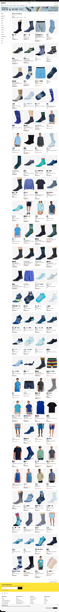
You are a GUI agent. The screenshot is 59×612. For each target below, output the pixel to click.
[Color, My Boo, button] (38, 81)
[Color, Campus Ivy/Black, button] (19, 416)
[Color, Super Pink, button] (15, 371)
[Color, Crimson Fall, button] (26, 192)
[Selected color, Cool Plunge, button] (35, 284)
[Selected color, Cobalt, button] (24, 461)
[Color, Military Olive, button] (28, 438)
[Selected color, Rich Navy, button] (35, 103)
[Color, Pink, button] (41, 170)
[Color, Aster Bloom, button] (14, 549)
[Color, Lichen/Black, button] (28, 216)
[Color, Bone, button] (37, 148)
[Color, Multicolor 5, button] (51, 571)
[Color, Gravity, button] (41, 81)
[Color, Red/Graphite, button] (28, 416)
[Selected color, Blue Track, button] (35, 327)
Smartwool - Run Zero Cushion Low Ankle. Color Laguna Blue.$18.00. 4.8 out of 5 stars (52, 165)
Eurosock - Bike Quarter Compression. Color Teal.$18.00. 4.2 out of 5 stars (40, 165)
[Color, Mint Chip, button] (38, 284)
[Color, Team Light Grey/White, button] (48, 103)
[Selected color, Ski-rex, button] (12, 527)
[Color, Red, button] (25, 81)
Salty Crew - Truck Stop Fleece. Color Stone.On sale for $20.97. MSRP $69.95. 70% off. (40, 478)
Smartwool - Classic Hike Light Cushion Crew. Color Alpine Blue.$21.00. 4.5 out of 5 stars (40, 522)
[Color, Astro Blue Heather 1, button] (38, 34)
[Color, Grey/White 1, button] (15, 216)
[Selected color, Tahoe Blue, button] (12, 549)
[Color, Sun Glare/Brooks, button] (25, 34)
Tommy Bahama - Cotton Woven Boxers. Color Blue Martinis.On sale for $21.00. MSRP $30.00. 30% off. (52, 522)
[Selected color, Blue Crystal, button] (35, 349)
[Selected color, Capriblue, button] (47, 34)
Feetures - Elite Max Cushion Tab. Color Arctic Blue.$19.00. (40, 300)
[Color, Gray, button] (28, 58)
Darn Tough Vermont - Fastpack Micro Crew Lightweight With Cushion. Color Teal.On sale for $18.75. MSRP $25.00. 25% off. (29, 234)
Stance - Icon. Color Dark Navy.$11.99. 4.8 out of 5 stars (17, 30)
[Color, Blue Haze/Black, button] (18, 416)
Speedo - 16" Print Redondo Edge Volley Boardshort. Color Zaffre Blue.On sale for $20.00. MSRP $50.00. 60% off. (52, 433)
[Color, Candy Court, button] (16, 527)
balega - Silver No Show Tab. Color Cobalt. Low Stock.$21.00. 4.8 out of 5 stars (40, 544)
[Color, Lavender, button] (28, 327)
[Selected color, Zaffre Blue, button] (47, 438)
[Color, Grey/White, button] (26, 461)
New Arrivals (46, 600)
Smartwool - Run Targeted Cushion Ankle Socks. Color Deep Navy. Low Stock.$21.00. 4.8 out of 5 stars (52, 544)
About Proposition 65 (19, 603)
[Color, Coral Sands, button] (49, 438)
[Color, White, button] (26, 58)
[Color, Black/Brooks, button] (29, 34)
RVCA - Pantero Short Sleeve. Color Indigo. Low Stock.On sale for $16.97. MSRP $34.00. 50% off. (52, 120)
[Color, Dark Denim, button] (38, 461)
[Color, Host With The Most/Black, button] (37, 34)
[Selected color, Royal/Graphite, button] (24, 416)
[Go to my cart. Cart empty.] (57, 3)
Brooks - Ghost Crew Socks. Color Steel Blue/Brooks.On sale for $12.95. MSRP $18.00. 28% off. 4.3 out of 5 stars (29, 30)
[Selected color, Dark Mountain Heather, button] (47, 461)
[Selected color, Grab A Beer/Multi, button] (35, 34)
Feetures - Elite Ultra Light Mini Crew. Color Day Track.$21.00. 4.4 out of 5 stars (52, 500)
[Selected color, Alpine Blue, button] (35, 527)
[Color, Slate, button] (37, 484)
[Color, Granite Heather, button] (14, 461)
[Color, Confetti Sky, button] (42, 81)
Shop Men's (55, 10)
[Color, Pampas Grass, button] (15, 549)
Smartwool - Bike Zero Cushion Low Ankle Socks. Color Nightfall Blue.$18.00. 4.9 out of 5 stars (29, 165)
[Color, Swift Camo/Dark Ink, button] (39, 34)
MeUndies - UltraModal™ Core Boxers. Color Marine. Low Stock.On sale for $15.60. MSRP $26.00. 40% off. (40, 76)
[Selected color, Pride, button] (47, 371)
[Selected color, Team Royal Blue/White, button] (47, 103)
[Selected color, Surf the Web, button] (35, 416)
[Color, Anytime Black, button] (14, 571)
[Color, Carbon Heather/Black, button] (29, 416)
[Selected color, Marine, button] (35, 81)
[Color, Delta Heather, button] (48, 461)
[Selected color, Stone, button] (35, 484)
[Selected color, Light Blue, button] (35, 216)
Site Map (31, 600)
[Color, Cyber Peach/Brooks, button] (26, 34)
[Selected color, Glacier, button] (47, 148)
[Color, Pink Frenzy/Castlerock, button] (16, 416)
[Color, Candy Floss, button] (14, 216)
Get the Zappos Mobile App (6, 600)
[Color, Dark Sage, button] (51, 192)
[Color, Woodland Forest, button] (38, 306)
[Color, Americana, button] (41, 284)
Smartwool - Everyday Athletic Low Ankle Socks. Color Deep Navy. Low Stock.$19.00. (52, 344)
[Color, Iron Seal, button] (14, 306)
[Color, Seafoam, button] (14, 81)
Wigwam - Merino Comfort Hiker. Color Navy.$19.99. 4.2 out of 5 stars (52, 388)
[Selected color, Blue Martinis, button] (47, 527)
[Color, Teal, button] (49, 261)
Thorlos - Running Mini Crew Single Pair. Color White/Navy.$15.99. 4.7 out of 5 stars (17, 98)
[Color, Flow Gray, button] (26, 505)
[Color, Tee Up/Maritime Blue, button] (42, 34)
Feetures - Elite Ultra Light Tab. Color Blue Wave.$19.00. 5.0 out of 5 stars (17, 344)
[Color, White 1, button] (18, 306)
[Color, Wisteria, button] (26, 103)
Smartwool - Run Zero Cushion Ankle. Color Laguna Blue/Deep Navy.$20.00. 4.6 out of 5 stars (29, 433)
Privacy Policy (28, 606)
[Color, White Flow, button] (49, 284)
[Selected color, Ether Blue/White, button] (12, 416)
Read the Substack (33, 0)
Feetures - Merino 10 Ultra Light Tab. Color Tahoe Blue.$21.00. (29, 544)
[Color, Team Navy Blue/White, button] (14, 125)
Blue (24, 17)
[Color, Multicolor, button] (53, 571)
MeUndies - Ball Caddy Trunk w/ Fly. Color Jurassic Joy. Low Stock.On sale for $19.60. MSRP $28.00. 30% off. (29, 388)
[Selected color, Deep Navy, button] (47, 349)
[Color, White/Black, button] (16, 34)
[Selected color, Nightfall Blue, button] (24, 170)
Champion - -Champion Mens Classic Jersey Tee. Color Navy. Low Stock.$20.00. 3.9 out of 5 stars (17, 456)
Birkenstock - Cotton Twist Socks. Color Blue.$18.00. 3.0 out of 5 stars (17, 188)
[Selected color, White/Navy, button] (12, 103)
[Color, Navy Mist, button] (19, 306)
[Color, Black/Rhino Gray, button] (37, 571)
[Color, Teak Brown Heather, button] (51, 461)
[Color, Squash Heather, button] (49, 461)
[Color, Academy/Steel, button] (30, 416)
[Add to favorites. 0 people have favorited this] (22, 20)
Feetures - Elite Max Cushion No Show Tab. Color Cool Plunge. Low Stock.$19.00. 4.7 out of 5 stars (40, 279)
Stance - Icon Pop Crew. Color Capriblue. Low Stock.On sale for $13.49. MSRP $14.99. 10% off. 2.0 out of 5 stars (52, 30)
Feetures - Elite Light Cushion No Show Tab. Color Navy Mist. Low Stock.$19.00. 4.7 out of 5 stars (17, 322)
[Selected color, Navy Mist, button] (12, 327)
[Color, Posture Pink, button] (29, 505)
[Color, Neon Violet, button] (48, 438)
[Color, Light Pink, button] (37, 461)
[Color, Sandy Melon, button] (39, 284)
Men (21, 17)
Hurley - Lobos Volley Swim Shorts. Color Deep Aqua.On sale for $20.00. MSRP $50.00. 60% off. (17, 433)
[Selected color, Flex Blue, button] (24, 505)
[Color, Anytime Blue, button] (16, 571)
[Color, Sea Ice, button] (37, 103)
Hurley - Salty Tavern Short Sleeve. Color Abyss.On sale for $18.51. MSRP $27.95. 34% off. (52, 211)
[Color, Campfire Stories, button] (37, 81)
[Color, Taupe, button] (25, 125)
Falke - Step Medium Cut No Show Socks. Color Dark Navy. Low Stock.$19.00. (29, 366)
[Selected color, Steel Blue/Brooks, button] (24, 34)
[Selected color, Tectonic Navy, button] (24, 306)
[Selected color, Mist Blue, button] (47, 192)
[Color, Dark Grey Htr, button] (15, 239)
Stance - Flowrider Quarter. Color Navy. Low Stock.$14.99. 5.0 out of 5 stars (52, 53)
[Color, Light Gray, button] (30, 103)
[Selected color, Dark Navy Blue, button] (35, 393)
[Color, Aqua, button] (25, 58)
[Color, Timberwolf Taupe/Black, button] (15, 416)
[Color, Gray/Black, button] (14, 284)
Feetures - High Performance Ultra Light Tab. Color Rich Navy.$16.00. (40, 98)
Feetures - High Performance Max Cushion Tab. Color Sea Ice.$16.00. (29, 98)
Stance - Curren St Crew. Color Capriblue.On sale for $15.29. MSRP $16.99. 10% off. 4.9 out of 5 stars (29, 76)
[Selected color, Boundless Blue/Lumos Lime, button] (35, 571)
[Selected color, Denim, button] (12, 81)
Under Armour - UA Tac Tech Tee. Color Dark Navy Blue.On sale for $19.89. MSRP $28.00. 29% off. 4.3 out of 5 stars (40, 388)
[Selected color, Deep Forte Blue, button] (24, 192)
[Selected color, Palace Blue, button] (12, 371)
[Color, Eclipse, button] (14, 58)
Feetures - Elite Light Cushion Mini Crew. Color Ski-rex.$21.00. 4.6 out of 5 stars (17, 522)
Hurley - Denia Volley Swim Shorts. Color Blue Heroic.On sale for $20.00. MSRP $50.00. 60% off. (40, 433)
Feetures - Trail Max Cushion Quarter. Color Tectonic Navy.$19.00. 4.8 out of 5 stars (29, 300)
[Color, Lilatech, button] (39, 349)
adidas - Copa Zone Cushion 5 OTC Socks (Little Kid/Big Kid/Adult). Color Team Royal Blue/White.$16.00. (52, 98)
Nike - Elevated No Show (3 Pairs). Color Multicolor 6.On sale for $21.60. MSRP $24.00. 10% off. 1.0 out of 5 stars (52, 567)
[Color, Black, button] (15, 81)
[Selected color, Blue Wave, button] (12, 349)
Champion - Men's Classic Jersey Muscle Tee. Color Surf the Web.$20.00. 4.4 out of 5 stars (40, 411)
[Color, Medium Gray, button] (49, 192)
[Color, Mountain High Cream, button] (42, 505)
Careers (3, 599)
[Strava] (7, 593)
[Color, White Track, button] (38, 327)
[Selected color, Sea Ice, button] (24, 103)
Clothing (17, 17)
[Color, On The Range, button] (53, 371)
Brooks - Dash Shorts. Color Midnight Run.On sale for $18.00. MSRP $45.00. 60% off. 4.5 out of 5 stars (29, 211)
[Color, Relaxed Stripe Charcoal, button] (15, 571)
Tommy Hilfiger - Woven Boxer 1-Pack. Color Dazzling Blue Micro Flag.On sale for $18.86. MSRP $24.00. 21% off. (29, 279)
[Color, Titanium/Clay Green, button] (14, 416)
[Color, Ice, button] (38, 349)
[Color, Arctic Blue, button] (15, 349)
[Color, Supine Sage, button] (14, 349)
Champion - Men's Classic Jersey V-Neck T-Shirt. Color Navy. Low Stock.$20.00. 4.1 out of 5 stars (52, 411)
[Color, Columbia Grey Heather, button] (53, 461)
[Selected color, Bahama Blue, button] (12, 306)
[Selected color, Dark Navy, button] (12, 34)
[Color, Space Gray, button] (26, 125)
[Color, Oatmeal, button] (14, 34)
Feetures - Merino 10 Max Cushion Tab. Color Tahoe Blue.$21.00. (17, 544)
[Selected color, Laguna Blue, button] (47, 170)
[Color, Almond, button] (51, 148)
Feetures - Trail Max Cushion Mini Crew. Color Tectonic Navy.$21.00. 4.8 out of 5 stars (40, 500)
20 (55, 579)
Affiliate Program (32, 599)
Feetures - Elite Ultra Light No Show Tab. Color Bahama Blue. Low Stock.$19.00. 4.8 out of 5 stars (17, 300)
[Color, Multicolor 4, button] (52, 571)
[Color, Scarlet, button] (37, 416)
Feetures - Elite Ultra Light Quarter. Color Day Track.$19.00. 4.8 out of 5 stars (52, 300)
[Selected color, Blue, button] (12, 148)
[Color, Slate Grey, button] (29, 216)
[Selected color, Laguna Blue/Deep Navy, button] (24, 438)
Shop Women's (50, 10)
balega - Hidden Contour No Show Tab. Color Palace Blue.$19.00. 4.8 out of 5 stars (17, 366)
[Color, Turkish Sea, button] (51, 438)
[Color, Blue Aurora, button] (37, 505)
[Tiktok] (5, 593)
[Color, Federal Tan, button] (38, 393)
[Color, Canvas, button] (48, 34)
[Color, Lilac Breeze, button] (19, 349)
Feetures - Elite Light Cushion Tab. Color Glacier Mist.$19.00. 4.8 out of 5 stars (29, 344)
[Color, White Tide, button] (29, 103)
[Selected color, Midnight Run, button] (24, 216)
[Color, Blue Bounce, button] (19, 527)
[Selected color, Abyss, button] (47, 216)
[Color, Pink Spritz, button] (48, 284)
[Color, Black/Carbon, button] (38, 549)
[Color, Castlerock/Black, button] (25, 416)
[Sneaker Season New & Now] (29, 9)
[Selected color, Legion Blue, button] (24, 327)
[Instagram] (2, 593)
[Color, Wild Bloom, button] (41, 306)
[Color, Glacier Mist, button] (37, 306)
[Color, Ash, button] (48, 261)
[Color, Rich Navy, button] (28, 103)
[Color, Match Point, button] (49, 371)
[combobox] (17, 3)
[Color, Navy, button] (39, 170)
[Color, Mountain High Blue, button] (26, 306)
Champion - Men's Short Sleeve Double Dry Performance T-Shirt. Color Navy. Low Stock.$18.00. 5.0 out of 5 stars (40, 188)
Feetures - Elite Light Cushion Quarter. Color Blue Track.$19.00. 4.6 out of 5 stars (40, 322)
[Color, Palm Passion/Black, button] (41, 34)
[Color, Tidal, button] (39, 81)
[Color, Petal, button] (48, 148)
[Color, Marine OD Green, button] (39, 393)
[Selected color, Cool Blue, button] (12, 216)
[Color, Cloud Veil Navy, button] (39, 505)
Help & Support (56, 5)
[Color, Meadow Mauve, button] (48, 192)
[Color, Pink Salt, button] (39, 306)
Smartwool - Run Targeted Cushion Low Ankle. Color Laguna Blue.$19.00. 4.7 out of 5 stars (52, 322)
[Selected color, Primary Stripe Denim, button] (12, 571)
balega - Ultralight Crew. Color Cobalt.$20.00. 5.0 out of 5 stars (29, 456)
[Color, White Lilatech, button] (14, 327)
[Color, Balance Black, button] (28, 505)
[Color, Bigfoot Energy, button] (48, 371)
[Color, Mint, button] (37, 349)
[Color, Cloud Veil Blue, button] (41, 505)
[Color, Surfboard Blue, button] (49, 306)
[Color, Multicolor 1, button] (49, 571)
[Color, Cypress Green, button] (25, 192)
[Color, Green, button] (38, 371)
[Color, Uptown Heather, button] (18, 571)
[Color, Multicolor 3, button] (48, 571)
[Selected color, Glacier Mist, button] (24, 349)
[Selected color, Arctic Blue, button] (35, 306)
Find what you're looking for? (53, 581)
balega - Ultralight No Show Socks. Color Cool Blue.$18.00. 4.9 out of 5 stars (17, 211)
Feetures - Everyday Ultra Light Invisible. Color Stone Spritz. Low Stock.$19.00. (52, 279)
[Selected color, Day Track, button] (47, 306)
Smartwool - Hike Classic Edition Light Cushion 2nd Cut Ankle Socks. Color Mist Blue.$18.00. (52, 188)
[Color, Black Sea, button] (15, 306)
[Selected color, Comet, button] (12, 58)
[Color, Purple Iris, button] (52, 192)
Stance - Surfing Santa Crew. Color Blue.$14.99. (40, 53)
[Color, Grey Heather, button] (15, 34)
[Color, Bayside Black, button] (52, 505)
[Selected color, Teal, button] (24, 58)
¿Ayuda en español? (19, 600)
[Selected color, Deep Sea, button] (35, 461)
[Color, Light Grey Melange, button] (28, 371)
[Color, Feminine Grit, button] (39, 327)
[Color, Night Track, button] (48, 306)
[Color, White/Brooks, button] (28, 34)
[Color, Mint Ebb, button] (51, 284)
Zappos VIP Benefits (5, 603)
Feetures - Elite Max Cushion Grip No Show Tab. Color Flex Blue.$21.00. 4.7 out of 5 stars (29, 500)
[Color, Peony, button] (42, 349)
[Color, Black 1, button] (16, 306)
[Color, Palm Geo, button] (48, 527)
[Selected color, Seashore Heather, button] (12, 239)
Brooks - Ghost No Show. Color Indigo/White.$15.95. (52, 76)
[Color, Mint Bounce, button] (14, 527)
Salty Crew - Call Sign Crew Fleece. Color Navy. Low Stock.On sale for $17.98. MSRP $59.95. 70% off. (40, 143)
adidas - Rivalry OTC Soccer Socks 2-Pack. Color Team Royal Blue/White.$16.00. (17, 120)
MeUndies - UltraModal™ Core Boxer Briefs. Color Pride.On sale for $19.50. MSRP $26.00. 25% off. (52, 366)
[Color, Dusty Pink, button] (39, 549)
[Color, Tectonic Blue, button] (38, 505)
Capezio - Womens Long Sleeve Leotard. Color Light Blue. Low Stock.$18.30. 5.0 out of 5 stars (40, 211)
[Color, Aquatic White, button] (37, 327)
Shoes (45, 603)
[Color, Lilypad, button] (25, 103)
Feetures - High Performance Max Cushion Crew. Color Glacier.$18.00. (52, 143)
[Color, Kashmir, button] (48, 393)
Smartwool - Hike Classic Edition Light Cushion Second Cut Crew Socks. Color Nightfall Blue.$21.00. (29, 522)
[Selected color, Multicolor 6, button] (47, 571)
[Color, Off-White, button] (15, 192)
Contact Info (18, 599)
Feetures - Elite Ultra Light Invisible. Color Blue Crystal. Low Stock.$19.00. (40, 344)
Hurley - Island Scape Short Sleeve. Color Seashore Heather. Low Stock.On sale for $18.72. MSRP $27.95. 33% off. (17, 234)
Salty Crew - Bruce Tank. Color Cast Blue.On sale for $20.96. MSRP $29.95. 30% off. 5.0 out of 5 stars (29, 478)
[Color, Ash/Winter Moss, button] (48, 327)
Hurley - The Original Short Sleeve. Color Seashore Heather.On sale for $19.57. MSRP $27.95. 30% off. (17, 388)
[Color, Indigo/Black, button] (26, 216)
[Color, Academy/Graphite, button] (26, 416)
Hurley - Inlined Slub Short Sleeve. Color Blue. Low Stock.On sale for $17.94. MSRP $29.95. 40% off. (17, 143)
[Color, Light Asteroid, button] (48, 484)
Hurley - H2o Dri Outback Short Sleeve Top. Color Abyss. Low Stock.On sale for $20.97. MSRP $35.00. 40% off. (52, 478)
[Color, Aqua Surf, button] (16, 327)
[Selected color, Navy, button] (24, 148)
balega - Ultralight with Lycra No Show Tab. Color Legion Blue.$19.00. (29, 322)
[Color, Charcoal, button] (38, 170)
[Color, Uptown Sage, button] (19, 571)
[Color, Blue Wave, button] (42, 284)
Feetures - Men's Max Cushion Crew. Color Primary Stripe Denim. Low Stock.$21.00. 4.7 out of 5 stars (17, 567)
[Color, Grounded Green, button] (25, 505)
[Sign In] (55, 3)
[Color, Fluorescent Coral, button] (26, 327)
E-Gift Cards (32, 603)
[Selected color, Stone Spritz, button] (47, 284)
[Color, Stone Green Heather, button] (52, 461)
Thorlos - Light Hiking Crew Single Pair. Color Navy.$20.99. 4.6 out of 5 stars (17, 500)
